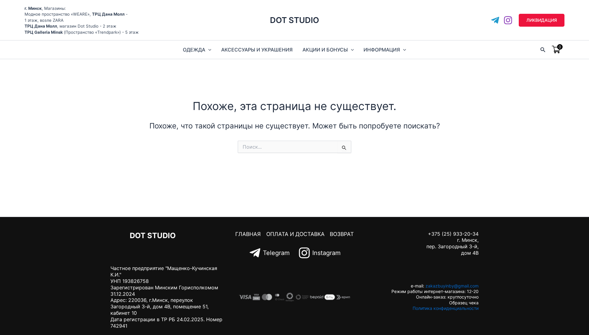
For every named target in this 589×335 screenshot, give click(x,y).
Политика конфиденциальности (446, 308)
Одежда (194, 50)
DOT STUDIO (294, 20)
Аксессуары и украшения (257, 50)
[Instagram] (508, 20)
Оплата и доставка (295, 234)
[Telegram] (495, 20)
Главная (248, 234)
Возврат (342, 234)
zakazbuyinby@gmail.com (452, 285)
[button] (541, 20)
